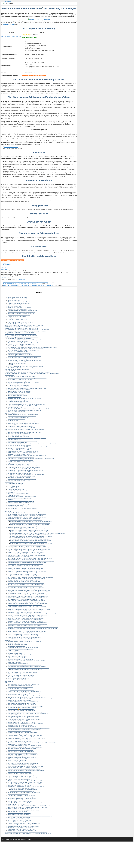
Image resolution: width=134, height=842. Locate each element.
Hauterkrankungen (9, 482)
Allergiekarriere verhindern (14, 643)
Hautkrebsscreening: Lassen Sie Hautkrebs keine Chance (21, 654)
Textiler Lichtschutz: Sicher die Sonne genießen (18, 678)
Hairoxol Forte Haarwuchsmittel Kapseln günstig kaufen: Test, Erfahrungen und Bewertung (28, 736)
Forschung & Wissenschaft (11, 413)
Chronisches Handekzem (13, 486)
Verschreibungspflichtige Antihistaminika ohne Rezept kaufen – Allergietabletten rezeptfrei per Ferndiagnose (32, 628)
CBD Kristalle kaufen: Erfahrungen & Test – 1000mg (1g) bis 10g (19, 332)
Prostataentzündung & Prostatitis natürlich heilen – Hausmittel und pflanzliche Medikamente (28, 668)
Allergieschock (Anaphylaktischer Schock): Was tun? (19, 301)
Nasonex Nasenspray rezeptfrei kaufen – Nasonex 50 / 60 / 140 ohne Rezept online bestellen (29, 590)
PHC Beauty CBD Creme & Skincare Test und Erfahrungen (21, 788)
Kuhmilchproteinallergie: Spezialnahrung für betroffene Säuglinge (22, 310)
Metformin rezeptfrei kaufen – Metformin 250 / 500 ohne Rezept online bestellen (26, 583)
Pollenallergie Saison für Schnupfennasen (17, 316)
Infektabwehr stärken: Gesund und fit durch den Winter (20, 659)
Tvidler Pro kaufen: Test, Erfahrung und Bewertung (19, 820)
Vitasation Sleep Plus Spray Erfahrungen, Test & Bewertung (21, 829)
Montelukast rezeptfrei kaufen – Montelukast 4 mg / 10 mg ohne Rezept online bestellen (30, 531)
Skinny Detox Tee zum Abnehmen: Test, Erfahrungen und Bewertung (23, 810)
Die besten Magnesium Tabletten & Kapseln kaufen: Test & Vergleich (23, 382)
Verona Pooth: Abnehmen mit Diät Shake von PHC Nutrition (23, 789)
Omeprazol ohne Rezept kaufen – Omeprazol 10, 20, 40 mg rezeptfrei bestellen (26, 593)
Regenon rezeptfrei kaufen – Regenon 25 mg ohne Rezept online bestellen (24, 612)
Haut (6, 430)
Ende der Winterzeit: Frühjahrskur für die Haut (18, 442)
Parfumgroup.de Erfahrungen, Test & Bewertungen (19, 785)
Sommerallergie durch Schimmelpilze (16, 320)
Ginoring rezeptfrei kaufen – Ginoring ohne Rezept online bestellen (23, 572)
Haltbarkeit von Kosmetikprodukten (16, 394)
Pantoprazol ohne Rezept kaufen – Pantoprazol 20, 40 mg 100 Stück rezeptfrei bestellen (28, 596)
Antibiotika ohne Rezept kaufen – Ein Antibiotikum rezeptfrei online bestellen (25, 520)
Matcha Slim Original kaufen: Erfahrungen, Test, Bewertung (21, 764)
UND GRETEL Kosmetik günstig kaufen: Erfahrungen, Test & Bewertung (24, 823)
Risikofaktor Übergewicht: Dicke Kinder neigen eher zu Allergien (22, 672)
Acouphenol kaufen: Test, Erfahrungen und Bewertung (20, 685)
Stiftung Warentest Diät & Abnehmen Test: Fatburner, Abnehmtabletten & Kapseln (26, 404)
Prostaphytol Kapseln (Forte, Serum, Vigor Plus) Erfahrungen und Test (26, 669)
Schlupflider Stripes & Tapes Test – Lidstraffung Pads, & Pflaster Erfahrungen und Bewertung (29, 805)
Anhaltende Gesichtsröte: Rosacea (15, 483)
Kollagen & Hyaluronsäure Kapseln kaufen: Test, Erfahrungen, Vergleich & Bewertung (27, 455)
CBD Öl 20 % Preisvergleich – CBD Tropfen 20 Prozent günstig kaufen (21, 335)
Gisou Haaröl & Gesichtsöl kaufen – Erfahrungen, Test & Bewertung (23, 732)
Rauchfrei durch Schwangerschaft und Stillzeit (18, 671)
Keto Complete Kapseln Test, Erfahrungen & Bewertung (20, 750)
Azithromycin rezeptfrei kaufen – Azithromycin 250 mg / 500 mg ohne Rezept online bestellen (29, 549)
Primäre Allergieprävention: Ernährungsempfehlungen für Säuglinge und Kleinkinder (27, 666)
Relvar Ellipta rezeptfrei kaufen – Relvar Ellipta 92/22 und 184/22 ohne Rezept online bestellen (31, 534)
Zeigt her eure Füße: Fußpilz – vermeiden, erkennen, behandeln (22, 508)
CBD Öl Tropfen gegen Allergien (15, 306)
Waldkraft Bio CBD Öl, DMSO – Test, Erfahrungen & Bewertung (22, 830)
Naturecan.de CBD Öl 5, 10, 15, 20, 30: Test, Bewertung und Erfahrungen (24, 360)
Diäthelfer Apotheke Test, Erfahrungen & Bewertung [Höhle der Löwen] (24, 716)
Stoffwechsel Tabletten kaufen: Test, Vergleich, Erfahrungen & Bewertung (24, 405)
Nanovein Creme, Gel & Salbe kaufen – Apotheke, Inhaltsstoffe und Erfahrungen (26, 770)
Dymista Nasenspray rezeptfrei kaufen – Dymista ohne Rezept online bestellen (25, 564)
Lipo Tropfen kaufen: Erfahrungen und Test (17, 760)
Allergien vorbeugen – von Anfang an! (16, 646)
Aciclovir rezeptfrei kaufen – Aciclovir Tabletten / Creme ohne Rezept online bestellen (27, 514)
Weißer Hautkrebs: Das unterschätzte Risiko (18, 506)
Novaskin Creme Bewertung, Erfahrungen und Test (19, 776)
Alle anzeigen (21, 279)
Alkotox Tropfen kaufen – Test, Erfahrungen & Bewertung (21, 687)
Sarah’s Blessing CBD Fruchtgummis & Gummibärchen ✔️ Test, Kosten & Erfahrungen (27, 331)
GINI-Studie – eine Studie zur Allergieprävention (18, 417)
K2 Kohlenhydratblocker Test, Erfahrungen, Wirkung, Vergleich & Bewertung (25, 747)
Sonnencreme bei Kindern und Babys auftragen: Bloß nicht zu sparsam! (24, 467)
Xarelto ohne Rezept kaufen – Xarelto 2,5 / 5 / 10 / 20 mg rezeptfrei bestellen (25, 632)
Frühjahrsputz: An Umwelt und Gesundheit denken (19, 389)
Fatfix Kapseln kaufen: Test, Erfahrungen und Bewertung (20, 725)
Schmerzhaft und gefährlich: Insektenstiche (17, 319)
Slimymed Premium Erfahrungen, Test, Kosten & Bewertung (21, 676)
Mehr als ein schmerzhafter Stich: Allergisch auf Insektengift (21, 312)
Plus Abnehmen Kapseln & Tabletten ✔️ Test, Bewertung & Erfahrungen (24, 792)
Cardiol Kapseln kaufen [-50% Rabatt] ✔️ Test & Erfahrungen (21, 703)
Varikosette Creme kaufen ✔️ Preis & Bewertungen (21, 460)
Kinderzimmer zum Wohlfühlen (14, 397)
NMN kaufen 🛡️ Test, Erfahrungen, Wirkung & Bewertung (21, 775)
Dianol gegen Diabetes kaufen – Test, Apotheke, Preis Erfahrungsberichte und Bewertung (28, 713)
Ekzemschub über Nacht (13, 650)
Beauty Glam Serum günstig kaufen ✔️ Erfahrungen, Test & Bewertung (24, 692)
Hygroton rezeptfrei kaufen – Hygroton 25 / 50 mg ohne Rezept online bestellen (26, 575)
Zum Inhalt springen (6, 1)
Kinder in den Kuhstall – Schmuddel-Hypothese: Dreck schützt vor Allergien (25, 421)
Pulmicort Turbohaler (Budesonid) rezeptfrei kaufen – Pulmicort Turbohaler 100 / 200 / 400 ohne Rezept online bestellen (37, 533)
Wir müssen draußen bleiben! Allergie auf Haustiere (19, 323)
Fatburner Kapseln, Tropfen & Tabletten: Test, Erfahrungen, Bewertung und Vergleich (27, 388)
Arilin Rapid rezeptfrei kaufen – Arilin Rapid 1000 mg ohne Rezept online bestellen (26, 526)
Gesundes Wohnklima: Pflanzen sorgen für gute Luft (19, 391)
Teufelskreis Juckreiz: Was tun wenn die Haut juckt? (19, 473)
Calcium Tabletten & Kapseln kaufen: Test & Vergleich (20, 379)
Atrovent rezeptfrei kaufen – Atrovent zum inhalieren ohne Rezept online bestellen (29, 530)
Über (4, 263)
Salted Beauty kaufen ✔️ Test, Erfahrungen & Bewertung (20, 801)
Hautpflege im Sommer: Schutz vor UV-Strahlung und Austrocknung (23, 451)
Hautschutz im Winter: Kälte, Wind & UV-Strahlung (19, 454)
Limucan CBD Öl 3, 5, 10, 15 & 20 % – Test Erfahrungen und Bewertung (24, 357)
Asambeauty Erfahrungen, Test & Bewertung (18, 688)
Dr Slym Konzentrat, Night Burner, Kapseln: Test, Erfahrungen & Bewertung (25, 717)
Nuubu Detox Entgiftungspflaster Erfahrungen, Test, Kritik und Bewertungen (25, 777)
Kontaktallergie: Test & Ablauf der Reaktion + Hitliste (19, 309)
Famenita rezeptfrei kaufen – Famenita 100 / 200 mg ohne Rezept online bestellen (26, 567)
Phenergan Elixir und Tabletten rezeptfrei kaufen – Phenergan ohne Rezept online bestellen (28, 597)
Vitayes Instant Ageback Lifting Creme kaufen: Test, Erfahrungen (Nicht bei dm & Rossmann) (26, 832)
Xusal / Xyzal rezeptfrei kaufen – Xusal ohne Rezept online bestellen (23, 634)
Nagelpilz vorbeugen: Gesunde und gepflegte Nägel (19, 498)
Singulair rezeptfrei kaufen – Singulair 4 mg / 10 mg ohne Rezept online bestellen (28, 542)
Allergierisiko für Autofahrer (14, 300)
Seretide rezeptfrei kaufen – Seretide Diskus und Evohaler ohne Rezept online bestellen (30, 539)
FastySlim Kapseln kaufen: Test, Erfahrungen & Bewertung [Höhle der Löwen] (25, 723)
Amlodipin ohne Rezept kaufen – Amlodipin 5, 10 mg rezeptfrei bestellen (24, 518)
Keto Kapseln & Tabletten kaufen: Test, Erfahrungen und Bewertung (23, 754)
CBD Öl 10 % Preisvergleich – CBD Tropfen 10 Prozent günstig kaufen (20, 334)
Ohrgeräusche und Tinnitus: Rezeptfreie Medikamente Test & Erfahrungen (24, 665)
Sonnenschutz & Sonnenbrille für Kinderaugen (18, 401)
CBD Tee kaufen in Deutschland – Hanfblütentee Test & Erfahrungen (23, 350)
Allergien (7, 296)
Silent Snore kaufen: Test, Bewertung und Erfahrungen (20, 808)
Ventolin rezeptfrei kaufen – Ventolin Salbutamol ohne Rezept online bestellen (27, 545)
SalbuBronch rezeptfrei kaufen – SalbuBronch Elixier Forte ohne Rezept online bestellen (27, 615)
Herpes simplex (11, 492)
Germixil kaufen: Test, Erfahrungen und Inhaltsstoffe (19, 731)
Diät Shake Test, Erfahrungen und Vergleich (17, 714)
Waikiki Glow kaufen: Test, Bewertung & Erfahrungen (22, 791)
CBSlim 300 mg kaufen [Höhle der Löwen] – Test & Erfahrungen (22, 707)
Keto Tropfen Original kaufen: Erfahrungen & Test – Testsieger (22, 757)
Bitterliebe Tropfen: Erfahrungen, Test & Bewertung (19, 700)
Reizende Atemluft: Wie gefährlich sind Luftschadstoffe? (20, 426)
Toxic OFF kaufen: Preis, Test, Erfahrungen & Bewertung (20, 818)
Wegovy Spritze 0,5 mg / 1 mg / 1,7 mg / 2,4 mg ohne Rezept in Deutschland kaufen (27, 631)
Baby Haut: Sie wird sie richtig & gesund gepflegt (19, 433)
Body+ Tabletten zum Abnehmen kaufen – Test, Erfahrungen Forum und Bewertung (24, 325)
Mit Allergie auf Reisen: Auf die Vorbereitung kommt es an (21, 313)
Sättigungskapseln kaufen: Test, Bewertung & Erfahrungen (21, 673)
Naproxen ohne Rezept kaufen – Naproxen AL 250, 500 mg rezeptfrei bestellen (26, 587)
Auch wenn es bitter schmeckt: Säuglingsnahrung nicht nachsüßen (23, 647)
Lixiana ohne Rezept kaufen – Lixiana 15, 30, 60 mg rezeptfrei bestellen (24, 581)
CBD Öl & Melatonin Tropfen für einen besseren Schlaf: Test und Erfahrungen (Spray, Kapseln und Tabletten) (32, 347)
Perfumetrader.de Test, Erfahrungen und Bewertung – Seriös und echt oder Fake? (26, 786)
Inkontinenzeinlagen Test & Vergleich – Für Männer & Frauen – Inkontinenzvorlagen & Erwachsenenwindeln (32, 742)
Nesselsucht (10, 499)
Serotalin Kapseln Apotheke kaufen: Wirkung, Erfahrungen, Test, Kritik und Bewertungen (28, 807)
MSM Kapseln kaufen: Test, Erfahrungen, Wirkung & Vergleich (22, 400)
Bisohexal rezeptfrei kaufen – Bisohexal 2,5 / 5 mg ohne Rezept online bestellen (26, 550)
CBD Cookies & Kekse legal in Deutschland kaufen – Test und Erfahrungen (24, 342)
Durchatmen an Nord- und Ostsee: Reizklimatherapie (20, 386)
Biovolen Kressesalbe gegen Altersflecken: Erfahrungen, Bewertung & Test (24, 695)
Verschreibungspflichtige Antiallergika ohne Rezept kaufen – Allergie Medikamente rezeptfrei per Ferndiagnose (33, 627)
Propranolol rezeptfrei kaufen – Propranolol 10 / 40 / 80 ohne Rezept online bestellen (27, 606)
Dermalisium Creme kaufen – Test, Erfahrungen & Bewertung (21, 710)
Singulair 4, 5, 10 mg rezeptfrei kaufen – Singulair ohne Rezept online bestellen (25, 618)
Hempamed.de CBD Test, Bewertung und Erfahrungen (20, 354)
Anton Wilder (4, 269)
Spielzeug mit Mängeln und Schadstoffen (17, 402)
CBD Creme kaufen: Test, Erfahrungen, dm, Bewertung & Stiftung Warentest (22, 328)
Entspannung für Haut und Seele (15, 651)
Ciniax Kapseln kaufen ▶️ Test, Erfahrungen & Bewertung (21, 709)
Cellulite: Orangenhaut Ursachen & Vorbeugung (18, 436)
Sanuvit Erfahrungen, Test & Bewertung (16, 804)
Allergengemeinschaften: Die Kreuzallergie (17, 297)
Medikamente (8, 511)
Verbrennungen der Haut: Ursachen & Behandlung (19, 477)
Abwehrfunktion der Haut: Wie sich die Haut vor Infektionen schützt (23, 414)
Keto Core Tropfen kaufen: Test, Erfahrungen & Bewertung (21, 751)
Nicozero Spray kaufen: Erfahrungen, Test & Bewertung (20, 773)
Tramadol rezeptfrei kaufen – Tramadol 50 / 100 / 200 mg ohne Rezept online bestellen (27, 624)
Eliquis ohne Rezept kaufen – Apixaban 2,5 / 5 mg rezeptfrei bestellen (23, 565)
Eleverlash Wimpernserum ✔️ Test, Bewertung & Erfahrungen (21, 722)
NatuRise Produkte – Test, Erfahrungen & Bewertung (19, 772)
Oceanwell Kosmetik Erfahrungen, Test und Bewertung (20, 779)
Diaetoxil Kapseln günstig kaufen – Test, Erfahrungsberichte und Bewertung (25, 712)
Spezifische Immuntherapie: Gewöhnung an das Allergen (20, 322)
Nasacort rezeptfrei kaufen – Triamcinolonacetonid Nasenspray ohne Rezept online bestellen (29, 588)
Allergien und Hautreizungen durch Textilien (17, 644)
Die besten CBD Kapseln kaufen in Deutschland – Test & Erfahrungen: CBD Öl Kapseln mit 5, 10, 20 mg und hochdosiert (32, 373)
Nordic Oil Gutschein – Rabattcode (18, 363)
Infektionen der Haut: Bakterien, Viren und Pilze (18, 493)
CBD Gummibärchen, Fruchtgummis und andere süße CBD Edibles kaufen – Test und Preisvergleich (27, 329)
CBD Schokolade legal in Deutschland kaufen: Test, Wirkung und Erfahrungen (25, 348)
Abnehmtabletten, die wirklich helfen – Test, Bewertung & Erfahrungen (23, 684)
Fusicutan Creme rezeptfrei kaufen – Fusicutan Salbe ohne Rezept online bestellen (26, 569)
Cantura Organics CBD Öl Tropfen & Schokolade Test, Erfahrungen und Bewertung (26, 339)
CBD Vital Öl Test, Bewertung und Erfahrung (18, 351)
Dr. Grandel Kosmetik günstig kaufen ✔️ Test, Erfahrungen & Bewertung (24, 719)
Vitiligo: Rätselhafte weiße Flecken (15, 505)
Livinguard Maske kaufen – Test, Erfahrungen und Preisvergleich (20, 283)
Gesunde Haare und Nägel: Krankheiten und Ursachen (20, 449)
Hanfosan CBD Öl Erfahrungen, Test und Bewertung (19, 353)
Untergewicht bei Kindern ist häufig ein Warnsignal (19, 679)
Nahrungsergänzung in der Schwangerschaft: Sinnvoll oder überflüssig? (24, 423)
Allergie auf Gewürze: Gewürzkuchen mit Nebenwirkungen (21, 298)
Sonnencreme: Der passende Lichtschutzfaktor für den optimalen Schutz (24, 468)
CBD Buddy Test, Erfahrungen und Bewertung (18, 341)
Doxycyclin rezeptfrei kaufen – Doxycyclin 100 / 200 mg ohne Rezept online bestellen (29, 524)
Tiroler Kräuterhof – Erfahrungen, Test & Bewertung (19, 817)
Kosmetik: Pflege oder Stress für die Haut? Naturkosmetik (21, 457)
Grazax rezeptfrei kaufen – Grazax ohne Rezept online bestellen (22, 574)
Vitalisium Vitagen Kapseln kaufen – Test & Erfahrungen (20, 827)
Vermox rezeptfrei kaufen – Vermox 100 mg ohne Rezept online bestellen (24, 625)
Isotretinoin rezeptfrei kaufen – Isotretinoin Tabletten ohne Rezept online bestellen (26, 578)
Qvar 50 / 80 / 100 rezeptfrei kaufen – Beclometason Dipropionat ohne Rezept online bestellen (29, 609)
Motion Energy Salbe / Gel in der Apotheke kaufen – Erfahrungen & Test (24, 769)
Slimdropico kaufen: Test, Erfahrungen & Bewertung (19, 813)
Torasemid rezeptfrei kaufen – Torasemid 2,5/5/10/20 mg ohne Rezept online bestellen (27, 622)
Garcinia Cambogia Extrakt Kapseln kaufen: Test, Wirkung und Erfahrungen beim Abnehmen (28, 728)
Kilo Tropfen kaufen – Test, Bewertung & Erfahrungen (20, 758)
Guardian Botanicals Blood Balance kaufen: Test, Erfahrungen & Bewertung (25, 735)
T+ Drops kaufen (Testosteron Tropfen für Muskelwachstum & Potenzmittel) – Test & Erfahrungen (30, 816)
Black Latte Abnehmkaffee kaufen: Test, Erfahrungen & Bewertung (23, 701)
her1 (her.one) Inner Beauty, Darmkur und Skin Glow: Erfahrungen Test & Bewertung (27, 739)
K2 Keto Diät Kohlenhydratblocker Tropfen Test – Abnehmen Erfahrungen (24, 745)
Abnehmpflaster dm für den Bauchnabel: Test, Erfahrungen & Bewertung (24, 432)
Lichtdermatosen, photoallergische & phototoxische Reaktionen (22, 496)
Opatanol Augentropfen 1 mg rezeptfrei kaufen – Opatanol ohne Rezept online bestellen (28, 594)
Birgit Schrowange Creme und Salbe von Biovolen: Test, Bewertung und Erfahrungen (27, 697)
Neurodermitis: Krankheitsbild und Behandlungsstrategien (21, 501)
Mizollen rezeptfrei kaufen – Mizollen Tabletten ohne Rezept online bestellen (25, 586)
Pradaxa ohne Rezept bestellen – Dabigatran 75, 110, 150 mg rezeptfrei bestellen (26, 600)
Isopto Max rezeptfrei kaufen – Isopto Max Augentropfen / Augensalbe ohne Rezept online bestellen (30, 577)
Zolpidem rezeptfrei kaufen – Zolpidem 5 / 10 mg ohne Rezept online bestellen (25, 635)
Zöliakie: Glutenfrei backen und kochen (16, 411)
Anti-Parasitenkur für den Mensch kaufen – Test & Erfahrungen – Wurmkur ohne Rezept (27, 378)
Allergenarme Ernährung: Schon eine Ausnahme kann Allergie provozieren (24, 641)
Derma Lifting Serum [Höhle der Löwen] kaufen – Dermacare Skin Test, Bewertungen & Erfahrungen (27, 372)
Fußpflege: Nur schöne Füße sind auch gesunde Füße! (20, 448)
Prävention (7, 640)
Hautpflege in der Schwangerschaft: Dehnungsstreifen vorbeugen (23, 452)
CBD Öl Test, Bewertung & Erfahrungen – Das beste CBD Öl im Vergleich (21, 337)
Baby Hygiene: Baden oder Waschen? (16, 435)
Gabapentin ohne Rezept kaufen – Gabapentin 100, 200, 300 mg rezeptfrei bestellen (27, 571)
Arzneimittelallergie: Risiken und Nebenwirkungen (19, 303)
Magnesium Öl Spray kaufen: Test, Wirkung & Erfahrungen (21, 461)
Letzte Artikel (7, 264)
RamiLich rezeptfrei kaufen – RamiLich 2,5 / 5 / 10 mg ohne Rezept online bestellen (26, 610)
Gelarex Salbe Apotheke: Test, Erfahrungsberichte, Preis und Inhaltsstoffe (24, 729)
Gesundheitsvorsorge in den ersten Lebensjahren (19, 392)
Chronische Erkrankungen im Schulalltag (17, 380)
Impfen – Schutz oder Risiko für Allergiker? (17, 656)
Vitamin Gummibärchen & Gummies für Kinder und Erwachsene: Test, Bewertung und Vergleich (29, 408)
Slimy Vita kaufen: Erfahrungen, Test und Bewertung (19, 814)
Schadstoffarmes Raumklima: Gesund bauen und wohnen (21, 675)
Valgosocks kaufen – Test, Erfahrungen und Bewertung (20, 824)
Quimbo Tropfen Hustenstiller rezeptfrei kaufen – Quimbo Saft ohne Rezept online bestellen (28, 608)
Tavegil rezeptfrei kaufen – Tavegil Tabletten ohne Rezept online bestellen (24, 619)
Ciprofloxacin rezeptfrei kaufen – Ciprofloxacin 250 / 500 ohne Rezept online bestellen (30, 523)
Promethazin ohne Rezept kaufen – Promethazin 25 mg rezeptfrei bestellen (25, 605)
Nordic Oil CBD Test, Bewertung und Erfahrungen (19, 361)
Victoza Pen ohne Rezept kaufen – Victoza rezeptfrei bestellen (22, 630)
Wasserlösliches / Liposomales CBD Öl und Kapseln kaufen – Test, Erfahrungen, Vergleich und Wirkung (28, 833)
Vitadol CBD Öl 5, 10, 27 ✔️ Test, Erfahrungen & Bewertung (21, 367)
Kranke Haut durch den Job (14, 495)
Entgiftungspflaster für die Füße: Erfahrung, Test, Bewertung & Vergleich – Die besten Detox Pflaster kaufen (32, 443)
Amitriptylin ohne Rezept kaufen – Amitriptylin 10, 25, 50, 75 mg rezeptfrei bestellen (27, 517)
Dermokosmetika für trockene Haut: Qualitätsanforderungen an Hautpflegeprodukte (27, 438)
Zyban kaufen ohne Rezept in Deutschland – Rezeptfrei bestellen (22, 638)
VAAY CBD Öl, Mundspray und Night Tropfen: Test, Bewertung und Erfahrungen (26, 366)
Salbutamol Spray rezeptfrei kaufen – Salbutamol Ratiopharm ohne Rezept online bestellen (31, 536)
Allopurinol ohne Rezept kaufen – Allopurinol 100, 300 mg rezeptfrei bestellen (25, 515)
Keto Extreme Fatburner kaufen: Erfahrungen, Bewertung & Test (22, 753)
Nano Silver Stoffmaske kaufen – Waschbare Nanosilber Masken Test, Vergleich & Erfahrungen (28, 285)
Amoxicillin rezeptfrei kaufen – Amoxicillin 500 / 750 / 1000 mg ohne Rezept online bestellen (31, 521)
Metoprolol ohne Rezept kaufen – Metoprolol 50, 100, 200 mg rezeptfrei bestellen (26, 584)
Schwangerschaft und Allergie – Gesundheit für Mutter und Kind (22, 465)
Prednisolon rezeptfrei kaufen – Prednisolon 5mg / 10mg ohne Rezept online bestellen (27, 602)
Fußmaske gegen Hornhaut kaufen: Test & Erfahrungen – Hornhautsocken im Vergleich (27, 446)
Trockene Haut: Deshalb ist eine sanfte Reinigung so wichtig (21, 476)
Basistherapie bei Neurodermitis (15, 484)
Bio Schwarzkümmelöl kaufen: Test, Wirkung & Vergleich (20, 649)
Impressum (7, 509)
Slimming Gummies (9, 681)
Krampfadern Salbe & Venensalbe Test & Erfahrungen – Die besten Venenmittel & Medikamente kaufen (31, 458)
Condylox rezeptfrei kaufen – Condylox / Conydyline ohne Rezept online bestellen (26, 559)
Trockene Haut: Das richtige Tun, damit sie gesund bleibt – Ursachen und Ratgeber (26, 474)
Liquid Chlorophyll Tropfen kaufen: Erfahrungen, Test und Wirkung (23, 763)
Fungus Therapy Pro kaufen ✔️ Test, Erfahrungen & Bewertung (22, 726)
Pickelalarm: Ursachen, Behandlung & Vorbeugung (19, 504)
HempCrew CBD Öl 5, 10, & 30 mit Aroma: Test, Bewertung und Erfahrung (24, 356)
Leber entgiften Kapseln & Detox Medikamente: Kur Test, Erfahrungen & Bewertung (27, 660)
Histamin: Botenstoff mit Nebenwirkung (16, 419)
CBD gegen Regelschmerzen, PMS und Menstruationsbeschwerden (23, 345)
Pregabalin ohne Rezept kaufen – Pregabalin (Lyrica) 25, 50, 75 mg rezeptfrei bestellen (27, 603)
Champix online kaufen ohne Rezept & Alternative (19, 556)
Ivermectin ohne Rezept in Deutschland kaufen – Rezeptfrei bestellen (23, 580)
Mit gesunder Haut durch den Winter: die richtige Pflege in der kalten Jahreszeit (26, 463)
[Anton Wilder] (5, 267)
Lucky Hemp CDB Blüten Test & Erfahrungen (18, 359)
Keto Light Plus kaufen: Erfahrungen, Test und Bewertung (21, 755)
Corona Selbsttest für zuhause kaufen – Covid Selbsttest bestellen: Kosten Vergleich (25, 282)
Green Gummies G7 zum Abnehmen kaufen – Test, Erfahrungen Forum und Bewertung (24, 429)
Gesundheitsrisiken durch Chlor (15, 653)
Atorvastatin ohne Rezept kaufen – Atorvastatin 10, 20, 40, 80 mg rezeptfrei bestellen (27, 546)
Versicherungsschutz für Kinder (15, 407)
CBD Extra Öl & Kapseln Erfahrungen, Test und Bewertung (21, 344)
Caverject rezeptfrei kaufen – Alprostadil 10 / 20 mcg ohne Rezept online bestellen (26, 555)
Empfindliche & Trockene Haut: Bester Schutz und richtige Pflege (22, 441)
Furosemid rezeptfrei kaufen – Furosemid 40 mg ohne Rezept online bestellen (25, 568)
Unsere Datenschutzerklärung (24, 839)
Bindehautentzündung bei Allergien (16, 304)
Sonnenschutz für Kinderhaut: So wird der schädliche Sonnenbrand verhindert (25, 470)
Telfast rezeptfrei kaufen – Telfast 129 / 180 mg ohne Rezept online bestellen (25, 621)
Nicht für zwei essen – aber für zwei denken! (18, 663)
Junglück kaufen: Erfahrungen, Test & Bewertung (19, 744)
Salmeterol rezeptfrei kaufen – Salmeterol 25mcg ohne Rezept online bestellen (28, 537)
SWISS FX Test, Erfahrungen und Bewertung (18, 364)
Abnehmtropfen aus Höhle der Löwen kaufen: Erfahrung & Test (22, 376)
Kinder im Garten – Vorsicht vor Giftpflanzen (17, 395)
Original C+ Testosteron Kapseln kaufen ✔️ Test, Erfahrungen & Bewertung (25, 782)
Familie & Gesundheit (9, 375)
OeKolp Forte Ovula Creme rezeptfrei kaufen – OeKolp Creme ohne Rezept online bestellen (28, 591)
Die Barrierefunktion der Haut (14, 439)
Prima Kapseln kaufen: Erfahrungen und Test (18, 794)
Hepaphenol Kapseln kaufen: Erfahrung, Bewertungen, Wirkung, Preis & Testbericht (27, 738)
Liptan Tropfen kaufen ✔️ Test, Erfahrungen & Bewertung (21, 761)
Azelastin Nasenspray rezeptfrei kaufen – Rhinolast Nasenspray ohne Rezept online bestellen (29, 547)
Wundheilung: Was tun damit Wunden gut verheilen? (19, 480)
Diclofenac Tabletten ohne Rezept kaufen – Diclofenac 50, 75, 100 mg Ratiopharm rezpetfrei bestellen (31, 561)
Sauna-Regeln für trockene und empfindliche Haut (19, 464)
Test (6, 682)
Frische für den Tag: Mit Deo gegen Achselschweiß (19, 445)
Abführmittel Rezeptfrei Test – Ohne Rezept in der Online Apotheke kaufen (25, 512)
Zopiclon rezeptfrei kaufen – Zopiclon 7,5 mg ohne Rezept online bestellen (24, 637)
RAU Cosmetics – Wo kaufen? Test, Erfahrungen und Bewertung (22, 798)
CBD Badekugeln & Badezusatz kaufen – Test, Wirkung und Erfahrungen (21, 326)
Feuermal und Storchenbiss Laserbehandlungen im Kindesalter (22, 416)
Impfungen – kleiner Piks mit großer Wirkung (18, 657)
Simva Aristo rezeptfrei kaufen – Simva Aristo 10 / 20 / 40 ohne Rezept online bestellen (27, 616)
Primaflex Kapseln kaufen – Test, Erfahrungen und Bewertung (22, 795)
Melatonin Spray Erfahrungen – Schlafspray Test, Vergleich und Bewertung (25, 398)
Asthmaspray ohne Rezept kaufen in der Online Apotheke (21, 527)
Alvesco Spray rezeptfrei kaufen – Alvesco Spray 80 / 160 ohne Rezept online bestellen (30, 528)
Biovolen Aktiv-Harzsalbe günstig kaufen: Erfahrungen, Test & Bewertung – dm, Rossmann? (31, 698)
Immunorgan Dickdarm (13, 420)
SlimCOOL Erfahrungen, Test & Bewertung (17, 811)
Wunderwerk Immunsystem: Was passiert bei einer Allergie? (21, 427)
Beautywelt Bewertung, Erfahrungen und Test (18, 694)
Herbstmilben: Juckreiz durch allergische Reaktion (19, 490)
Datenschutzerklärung (10, 370)
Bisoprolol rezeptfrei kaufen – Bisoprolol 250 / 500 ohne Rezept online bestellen (26, 552)
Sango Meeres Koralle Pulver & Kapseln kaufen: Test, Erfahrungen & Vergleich (25, 802)
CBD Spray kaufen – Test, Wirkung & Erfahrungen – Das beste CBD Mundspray (25, 706)
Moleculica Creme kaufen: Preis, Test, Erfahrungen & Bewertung (22, 767)
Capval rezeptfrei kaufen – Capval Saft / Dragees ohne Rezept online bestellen (25, 553)
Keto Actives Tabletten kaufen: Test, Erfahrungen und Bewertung (22, 748)
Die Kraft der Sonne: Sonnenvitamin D (16, 383)
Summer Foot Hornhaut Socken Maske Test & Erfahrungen (21, 471)
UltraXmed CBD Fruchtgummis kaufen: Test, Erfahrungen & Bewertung (24, 821)
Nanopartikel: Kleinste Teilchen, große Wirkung (18, 424)
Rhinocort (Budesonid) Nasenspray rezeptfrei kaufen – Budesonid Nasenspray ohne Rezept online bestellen (32, 613)
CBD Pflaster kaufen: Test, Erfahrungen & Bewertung (17, 369)
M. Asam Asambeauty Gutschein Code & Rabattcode (22, 690)
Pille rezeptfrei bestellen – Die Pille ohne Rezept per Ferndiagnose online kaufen (26, 599)
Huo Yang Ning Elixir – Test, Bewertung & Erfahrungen (20, 741)
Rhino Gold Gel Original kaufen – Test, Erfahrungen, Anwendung (22, 799)
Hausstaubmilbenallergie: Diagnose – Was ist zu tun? (19, 307)
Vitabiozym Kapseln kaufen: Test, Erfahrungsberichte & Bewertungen (23, 826)
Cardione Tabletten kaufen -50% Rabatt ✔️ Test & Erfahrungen (22, 704)
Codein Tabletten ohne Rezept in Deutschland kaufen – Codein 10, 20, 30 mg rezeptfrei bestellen (30, 558)
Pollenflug (10, 317)
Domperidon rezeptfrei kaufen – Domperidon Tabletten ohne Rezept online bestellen (27, 562)
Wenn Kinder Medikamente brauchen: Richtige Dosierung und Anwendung (24, 410)
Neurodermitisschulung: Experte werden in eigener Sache (21, 502)
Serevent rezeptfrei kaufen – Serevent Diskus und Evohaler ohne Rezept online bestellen (30, 540)
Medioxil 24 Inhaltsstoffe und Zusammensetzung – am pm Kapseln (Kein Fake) (25, 766)
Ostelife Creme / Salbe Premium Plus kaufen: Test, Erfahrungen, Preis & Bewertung (26, 783)
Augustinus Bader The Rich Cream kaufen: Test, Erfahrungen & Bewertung (24, 691)
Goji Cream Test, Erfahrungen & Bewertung (17, 734)
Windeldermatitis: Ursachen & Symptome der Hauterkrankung (22, 479)
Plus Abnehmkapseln (8, 24)
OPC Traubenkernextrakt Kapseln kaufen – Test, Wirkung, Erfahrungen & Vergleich (26, 780)
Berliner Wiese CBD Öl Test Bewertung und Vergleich (19, 338)
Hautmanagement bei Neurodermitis (16, 489)
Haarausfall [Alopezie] (13, 487)
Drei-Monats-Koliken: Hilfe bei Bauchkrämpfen (18, 385)
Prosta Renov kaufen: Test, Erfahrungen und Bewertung (20, 796)
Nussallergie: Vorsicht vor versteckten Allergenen (19, 315)
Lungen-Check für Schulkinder (14, 662)
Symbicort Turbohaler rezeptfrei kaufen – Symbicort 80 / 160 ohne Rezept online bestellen (31, 543)
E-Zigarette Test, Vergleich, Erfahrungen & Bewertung (20, 720)
